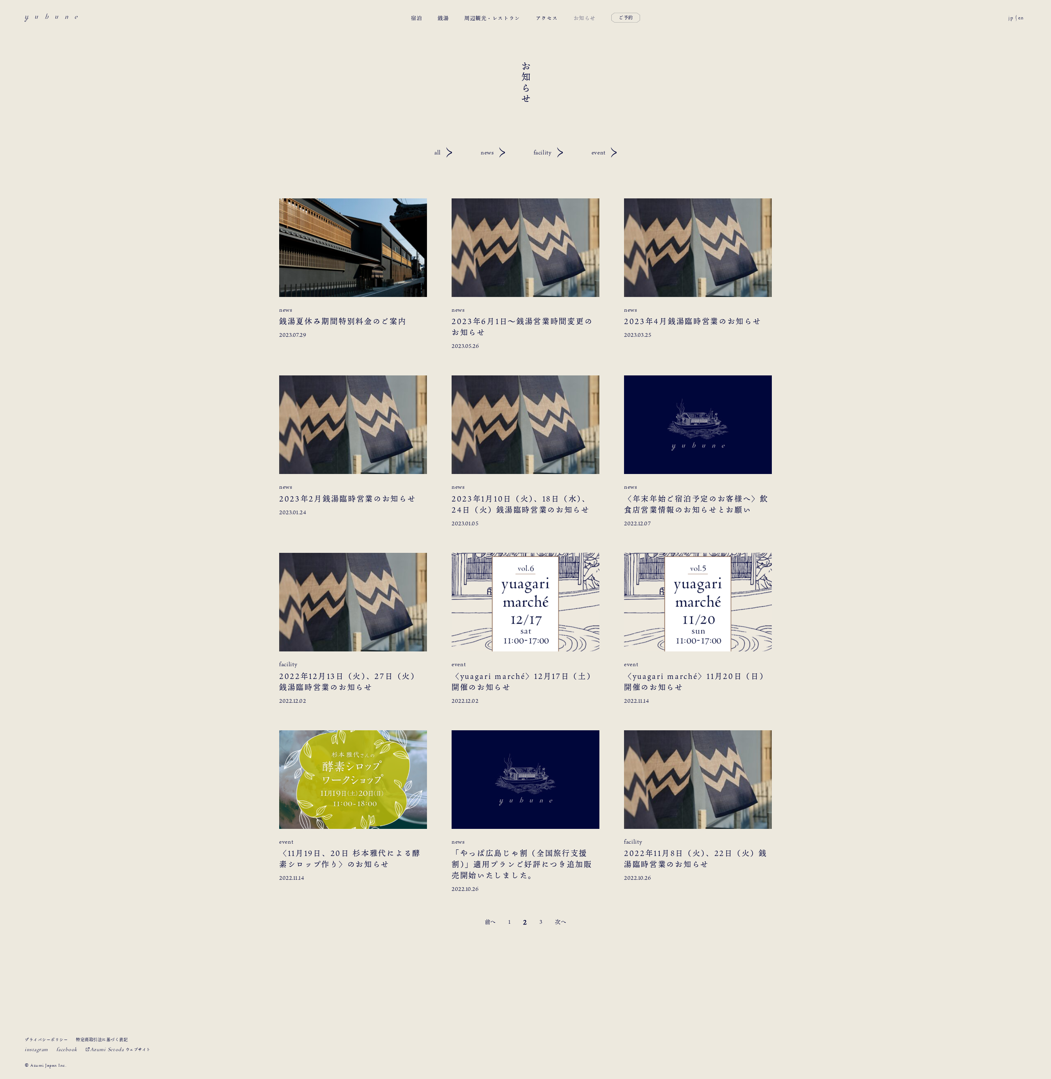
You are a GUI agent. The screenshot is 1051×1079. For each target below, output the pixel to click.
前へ (490, 922)
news (487, 152)
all (437, 152)
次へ (560, 922)
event (599, 152)
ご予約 (626, 17)
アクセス (547, 17)
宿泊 (416, 17)
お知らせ (585, 17)
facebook (66, 1049)
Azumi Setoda (120, 1049)
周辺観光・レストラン (492, 17)
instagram (36, 1049)
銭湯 (443, 17)
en (1021, 18)
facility (543, 152)
